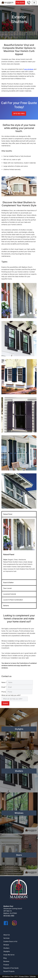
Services (6, 938)
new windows (28, 69)
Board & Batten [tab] (8, 582)
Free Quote (20, 3)
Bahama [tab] (6, 605)
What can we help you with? (11, 695)
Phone (3, 692)
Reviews (6, 961)
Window (6, 945)
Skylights (19, 729)
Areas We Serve (8, 955)
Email (3, 687)
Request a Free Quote (11, 968)
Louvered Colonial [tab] (9, 594)
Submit (5, 703)
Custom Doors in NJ (10, 941)
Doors (19, 855)
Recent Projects (8, 971)
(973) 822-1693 (19, 113)
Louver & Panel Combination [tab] (13, 600)
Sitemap (33, 976)
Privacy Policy (24, 976)
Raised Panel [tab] (7, 514)
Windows (19, 813)
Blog (5, 958)
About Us (6, 935)
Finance (6, 965)
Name (4, 682)
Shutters (19, 771)
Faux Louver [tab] (7, 588)
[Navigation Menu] (34, 2)
